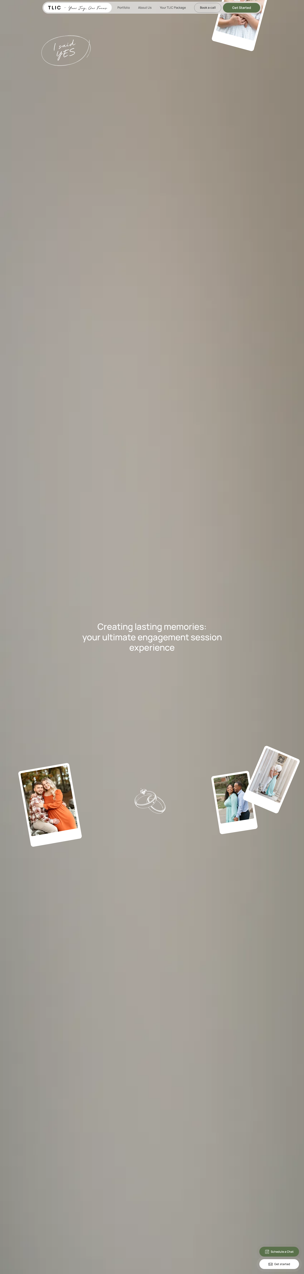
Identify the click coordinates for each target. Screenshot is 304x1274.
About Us (145, 7)
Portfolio (123, 7)
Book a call (208, 7)
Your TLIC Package (173, 7)
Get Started (241, 7)
